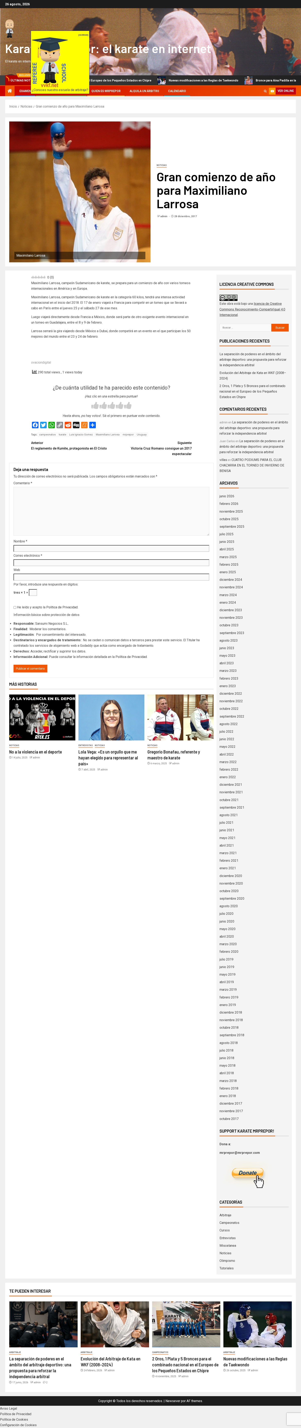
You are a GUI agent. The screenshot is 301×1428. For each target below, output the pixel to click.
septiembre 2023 (232, 633)
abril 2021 (227, 845)
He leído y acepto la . (47, 607)
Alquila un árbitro (144, 91)
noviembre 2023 (231, 618)
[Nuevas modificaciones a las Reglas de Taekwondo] (257, 1324)
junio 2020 (227, 921)
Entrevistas (85, 745)
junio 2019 (227, 967)
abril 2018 (227, 1073)
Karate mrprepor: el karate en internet (108, 48)
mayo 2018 (227, 1065)
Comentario (23, 483)
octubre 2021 (229, 800)
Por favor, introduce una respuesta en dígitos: (46, 584)
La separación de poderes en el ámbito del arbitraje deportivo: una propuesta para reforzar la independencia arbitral (253, 359)
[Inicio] (10, 91)
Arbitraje (225, 1215)
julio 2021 (226, 823)
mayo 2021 (227, 838)
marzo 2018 (228, 1081)
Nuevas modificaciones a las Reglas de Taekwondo (147, 80)
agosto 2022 (229, 724)
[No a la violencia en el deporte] (42, 717)
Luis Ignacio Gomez (81, 434)
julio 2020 (226, 914)
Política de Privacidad (62, 607)
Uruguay (142, 434)
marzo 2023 (228, 671)
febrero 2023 (229, 678)
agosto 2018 (229, 1043)
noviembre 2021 (231, 792)
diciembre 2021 (231, 785)
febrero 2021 (229, 861)
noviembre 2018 (231, 1020)
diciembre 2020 (231, 876)
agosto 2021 (229, 815)
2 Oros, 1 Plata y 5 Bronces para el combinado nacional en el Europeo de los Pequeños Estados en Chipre (252, 391)
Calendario (177, 91)
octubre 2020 (229, 891)
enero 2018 (228, 1096)
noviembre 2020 (231, 883)
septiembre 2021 (232, 807)
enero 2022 (228, 777)
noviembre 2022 (231, 701)
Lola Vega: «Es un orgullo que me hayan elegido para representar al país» (108, 757)
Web (17, 570)
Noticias (162, 165)
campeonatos (47, 434)
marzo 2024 (228, 595)
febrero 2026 (229, 504)
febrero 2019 (229, 997)
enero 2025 (228, 572)
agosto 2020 (229, 906)
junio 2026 (227, 496)
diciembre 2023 (231, 610)
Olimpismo (227, 1261)
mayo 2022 (227, 747)
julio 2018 (226, 1050)
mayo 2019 (227, 974)
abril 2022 (227, 754)
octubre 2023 (229, 625)
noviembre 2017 (231, 1111)
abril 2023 (227, 663)
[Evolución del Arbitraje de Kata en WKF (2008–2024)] (115, 1324)
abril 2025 (227, 549)
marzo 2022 (228, 762)
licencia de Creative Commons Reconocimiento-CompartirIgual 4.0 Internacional (252, 309)
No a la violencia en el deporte (35, 751)
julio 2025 (226, 534)
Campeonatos (229, 1223)
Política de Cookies (14, 1419)
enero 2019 (228, 1005)
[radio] (95, 406)
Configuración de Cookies (18, 1425)
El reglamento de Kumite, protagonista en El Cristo (69, 445)
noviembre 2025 (231, 511)
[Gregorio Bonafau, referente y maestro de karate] (180, 717)
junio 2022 (227, 739)
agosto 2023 (229, 640)
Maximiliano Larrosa (108, 434)
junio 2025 (227, 542)
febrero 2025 (229, 565)
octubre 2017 (229, 1119)
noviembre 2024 (231, 587)
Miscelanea (228, 1246)
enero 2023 (228, 686)
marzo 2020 (228, 944)
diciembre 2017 (231, 1103)
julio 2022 (226, 731)
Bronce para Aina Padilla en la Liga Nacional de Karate (236, 80)
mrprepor (128, 434)
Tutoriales (227, 1268)
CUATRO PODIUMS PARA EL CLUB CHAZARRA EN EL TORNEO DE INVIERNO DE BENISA (252, 465)
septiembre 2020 (232, 898)
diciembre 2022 (231, 694)
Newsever (172, 1401)
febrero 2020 (229, 952)
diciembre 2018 (231, 1012)
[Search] (265, 91)
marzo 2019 (228, 990)
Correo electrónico (28, 556)
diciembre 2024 (231, 580)
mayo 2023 (227, 656)
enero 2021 (228, 868)
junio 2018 (227, 1058)
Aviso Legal (8, 1408)
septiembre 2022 (232, 716)
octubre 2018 (229, 1028)
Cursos (225, 1230)
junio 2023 (227, 648)
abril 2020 (227, 936)
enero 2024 (228, 602)
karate (62, 434)
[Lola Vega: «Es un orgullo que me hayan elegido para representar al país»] (111, 717)
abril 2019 (227, 982)
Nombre (20, 541)
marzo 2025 (228, 557)
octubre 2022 (229, 709)
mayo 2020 (227, 929)
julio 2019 (226, 959)
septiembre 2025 (232, 527)
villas (223, 460)
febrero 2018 (229, 1088)
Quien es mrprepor (106, 91)
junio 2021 (227, 830)
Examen (25, 91)
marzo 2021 (228, 853)
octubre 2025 (229, 519)
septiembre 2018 (232, 1035)
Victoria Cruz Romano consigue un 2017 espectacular (161, 448)
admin (164, 216)
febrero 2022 (229, 769)
